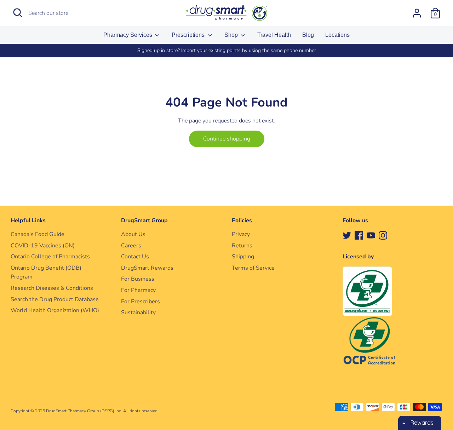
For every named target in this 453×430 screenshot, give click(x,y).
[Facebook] (359, 235)
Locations (337, 35)
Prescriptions (189, 35)
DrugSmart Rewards (147, 268)
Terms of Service (253, 268)
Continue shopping (226, 139)
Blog (308, 35)
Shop (231, 35)
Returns (242, 246)
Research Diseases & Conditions (52, 288)
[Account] (417, 10)
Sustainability (138, 312)
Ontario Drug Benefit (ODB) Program (46, 272)
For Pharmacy (138, 290)
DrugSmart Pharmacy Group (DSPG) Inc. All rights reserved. (102, 411)
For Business (137, 279)
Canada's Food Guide (37, 234)
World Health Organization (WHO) (55, 310)
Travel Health (274, 35)
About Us (133, 234)
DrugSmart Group (144, 220)
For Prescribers (140, 301)
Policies (242, 220)
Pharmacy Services (128, 35)
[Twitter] (347, 235)
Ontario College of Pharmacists (50, 256)
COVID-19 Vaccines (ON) (43, 246)
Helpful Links (28, 220)
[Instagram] (383, 235)
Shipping (243, 256)
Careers (131, 246)
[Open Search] (18, 13)
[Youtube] (371, 235)
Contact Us (135, 256)
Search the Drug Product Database (55, 299)
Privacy (241, 234)
